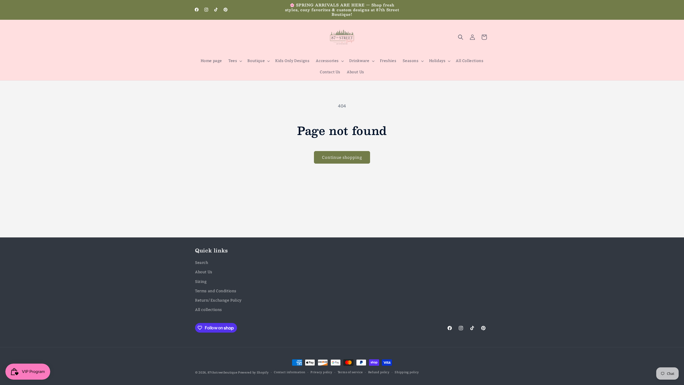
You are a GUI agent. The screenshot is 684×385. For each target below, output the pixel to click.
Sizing (201, 281)
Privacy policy (321, 372)
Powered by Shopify (253, 372)
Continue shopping (342, 157)
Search (201, 262)
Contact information (289, 372)
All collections (208, 309)
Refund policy (379, 372)
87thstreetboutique (223, 372)
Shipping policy (407, 372)
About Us (203, 272)
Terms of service (350, 372)
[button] (234, 61)
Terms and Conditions (215, 291)
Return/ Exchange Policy (218, 300)
